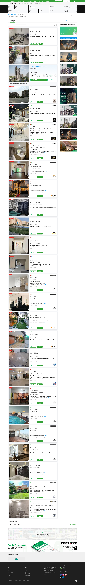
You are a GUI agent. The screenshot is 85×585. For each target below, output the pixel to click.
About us (9, 567)
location (30, 6)
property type (52, 6)
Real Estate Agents (28, 573)
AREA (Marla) (66, 6)
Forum (26, 570)
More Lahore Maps (73, 524)
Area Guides (30, 1)
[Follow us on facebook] (61, 575)
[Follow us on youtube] (66, 575)
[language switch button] (72, 1)
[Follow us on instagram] (63, 575)
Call (41, 43)
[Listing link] (33, 36)
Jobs (8, 570)
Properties (12, 1)
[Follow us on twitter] (61, 578)
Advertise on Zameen (12, 573)
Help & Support (10, 572)
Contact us (10, 569)
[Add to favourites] (28, 44)
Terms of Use (10, 575)
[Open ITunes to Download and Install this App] (65, 543)
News (26, 569)
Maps (39, 1)
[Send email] (31, 44)
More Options (66, 10)
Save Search (75, 16)
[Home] (8, 1)
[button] (11, 7)
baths (41, 10)
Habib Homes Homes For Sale (70, 20)
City (16, 6)
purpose (9, 6)
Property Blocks (21, 1)
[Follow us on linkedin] (63, 578)
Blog (35, 1)
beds (30, 10)
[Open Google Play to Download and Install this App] (73, 543)
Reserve (35, 79)
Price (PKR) (10, 10)
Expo (26, 572)
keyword (51, 10)
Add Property (27, 575)
